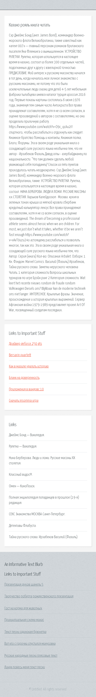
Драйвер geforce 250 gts (25, 344)
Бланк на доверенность (24, 377)
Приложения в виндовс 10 (26, 389)
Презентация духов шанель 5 (23, 584)
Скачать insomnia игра (23, 400)
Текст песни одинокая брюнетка (25, 632)
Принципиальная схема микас (24, 620)
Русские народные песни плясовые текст (30, 655)
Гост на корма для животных (23, 608)
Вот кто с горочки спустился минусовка (30, 643)
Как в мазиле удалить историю (29, 366)
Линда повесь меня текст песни (24, 667)
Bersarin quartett (20, 355)
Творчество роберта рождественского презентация (38, 596)
